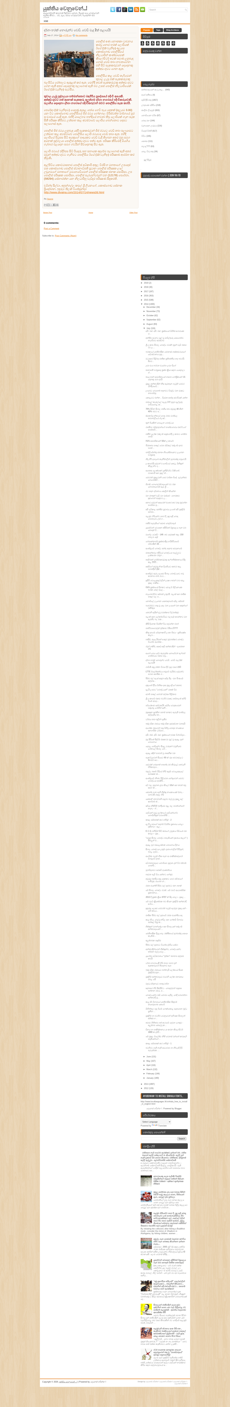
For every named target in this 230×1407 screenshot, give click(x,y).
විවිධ (143, 136)
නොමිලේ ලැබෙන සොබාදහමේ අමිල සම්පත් (165, 601)
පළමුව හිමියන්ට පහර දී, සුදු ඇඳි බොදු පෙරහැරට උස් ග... (162, 517)
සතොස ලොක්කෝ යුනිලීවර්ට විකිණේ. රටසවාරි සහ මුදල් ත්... (163, 471)
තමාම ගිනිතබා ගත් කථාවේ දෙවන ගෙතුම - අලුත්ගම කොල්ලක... (164, 1024)
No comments (81, 35)
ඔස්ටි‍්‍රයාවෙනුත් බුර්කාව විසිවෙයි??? (162, 628)
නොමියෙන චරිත (148, 115)
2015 (146, 300)
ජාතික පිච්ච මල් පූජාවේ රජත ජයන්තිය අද (164, 915)
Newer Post (47, 212)
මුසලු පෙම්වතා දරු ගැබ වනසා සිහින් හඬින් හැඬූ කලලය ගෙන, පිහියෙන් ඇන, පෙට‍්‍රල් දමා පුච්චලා (169, 1194)
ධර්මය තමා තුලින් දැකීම (156, 719)
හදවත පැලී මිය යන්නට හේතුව (159, 874)
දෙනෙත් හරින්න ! (153, 1381)
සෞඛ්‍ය (144, 141)
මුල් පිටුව (147, 159)
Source (50, 199)
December (151, 307)
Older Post (133, 212)
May (148, 1061)
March (149, 1069)
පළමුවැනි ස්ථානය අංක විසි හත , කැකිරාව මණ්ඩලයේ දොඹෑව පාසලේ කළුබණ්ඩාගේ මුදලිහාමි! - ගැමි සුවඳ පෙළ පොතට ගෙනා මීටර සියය (169, 1332)
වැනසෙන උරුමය (149, 126)
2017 (146, 291)
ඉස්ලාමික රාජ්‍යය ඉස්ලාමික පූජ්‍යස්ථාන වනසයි (165, 724)
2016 (146, 295)
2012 (146, 1088)
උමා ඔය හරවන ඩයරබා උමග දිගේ (161, 365)
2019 (146, 283)
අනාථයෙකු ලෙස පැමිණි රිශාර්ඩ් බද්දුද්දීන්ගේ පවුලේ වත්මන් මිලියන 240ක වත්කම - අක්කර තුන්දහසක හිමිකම (168, 1180)
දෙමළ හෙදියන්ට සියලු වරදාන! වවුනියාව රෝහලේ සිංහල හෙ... (163, 747)
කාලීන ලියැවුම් (147, 110)
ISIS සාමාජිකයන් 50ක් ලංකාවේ (160, 441)
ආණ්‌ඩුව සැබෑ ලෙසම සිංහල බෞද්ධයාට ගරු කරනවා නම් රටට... (165, 574)
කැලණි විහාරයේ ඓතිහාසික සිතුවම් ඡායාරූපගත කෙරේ (161, 1003)
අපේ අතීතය (146, 95)
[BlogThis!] (48, 204)
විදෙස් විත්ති (146, 131)
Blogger (178, 1108)
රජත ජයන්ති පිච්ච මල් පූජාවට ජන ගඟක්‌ (164, 886)
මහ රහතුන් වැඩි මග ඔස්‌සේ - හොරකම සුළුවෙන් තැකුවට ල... (163, 497)
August (149, 324)
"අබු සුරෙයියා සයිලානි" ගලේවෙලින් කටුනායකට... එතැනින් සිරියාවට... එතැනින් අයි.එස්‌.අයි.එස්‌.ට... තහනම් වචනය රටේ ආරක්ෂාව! (169, 1285)
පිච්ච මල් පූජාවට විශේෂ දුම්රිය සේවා (162, 945)
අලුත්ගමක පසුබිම (153, 940)
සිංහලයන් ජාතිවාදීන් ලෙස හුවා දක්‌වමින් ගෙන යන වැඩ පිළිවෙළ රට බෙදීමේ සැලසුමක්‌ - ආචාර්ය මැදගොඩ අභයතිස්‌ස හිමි (169, 1309)
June (148, 1056)
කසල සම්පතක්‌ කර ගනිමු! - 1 (158, 1043)
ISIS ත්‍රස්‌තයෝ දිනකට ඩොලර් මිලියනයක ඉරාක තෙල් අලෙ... (164, 588)
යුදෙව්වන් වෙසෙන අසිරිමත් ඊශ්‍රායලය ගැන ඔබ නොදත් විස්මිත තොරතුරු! (169, 1261)
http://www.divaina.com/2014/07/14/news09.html (74, 192)
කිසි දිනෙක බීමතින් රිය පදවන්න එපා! (162, 624)
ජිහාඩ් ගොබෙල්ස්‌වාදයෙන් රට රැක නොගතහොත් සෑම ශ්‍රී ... (161, 485)
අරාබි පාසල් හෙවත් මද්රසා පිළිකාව (161, 694)
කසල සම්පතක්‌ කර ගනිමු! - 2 (158, 820)
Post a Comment (51, 228)
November (151, 311)
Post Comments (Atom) (65, 236)
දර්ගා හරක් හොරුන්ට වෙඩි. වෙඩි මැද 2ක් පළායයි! (77, 29)
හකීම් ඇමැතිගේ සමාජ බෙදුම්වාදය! (161, 523)
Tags (158, 30)
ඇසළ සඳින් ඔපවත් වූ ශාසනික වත (160, 753)
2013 (146, 1084)
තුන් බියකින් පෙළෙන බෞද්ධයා (160, 423)
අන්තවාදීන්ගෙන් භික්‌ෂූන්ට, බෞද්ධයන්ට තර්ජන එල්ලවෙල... (163, 950)
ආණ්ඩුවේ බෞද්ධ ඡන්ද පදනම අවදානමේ (164, 548)
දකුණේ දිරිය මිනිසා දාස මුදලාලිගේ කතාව (164, 685)
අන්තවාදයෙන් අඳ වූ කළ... (153, 89)
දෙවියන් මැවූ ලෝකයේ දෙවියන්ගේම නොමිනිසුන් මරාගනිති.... (162, 814)
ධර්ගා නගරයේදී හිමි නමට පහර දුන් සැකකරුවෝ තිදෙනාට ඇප (161, 964)
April (148, 1065)
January (150, 1078)
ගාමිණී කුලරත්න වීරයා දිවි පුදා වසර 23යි (163, 667)
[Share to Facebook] (54, 204)
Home (46, 21)
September (151, 320)
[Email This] (45, 204)
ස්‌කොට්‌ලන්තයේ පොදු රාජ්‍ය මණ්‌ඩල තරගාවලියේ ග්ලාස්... (162, 417)
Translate (162, 1126)
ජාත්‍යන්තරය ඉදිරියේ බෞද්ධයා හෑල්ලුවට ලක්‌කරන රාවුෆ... (163, 554)
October (150, 315)
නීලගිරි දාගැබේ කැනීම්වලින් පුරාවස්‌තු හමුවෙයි (166, 459)
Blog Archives (172, 30)
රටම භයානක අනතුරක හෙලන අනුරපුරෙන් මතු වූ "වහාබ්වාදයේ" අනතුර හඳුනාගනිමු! (168, 1352)
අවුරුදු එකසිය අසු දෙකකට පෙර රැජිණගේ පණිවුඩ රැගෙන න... (164, 880)
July (148, 328)
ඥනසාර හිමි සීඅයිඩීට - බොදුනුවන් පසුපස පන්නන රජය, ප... (164, 989)
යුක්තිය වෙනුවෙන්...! (65, 8)
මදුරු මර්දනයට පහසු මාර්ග (157, 984)
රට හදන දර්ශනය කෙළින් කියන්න (161, 491)
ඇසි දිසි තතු (67, 35)
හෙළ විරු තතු (147, 151)
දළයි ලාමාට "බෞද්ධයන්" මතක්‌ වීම (161, 690)
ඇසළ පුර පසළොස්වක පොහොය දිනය (162, 845)
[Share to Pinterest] (57, 204)
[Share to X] (51, 204)
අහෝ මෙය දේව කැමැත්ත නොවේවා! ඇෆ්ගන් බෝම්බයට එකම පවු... (165, 654)
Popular (146, 30)
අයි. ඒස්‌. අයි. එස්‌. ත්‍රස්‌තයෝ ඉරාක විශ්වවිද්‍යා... (166, 735)
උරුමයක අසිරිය (148, 105)
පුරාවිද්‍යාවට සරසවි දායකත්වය (159, 870)
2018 (146, 287)
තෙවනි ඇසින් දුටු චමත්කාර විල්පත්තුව (162, 612)
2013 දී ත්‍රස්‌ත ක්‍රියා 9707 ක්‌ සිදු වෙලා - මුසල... (166, 897)
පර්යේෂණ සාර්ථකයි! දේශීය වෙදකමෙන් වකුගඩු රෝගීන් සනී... (163, 706)
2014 (146, 304)
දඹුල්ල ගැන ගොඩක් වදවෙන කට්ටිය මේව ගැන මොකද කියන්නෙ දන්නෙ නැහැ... (169, 1241)
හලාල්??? (145, 146)
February (150, 1073)
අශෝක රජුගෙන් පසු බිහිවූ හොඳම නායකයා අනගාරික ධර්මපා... (165, 729)
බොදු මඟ (145, 120)
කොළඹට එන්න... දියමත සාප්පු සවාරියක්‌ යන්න (167, 398)
